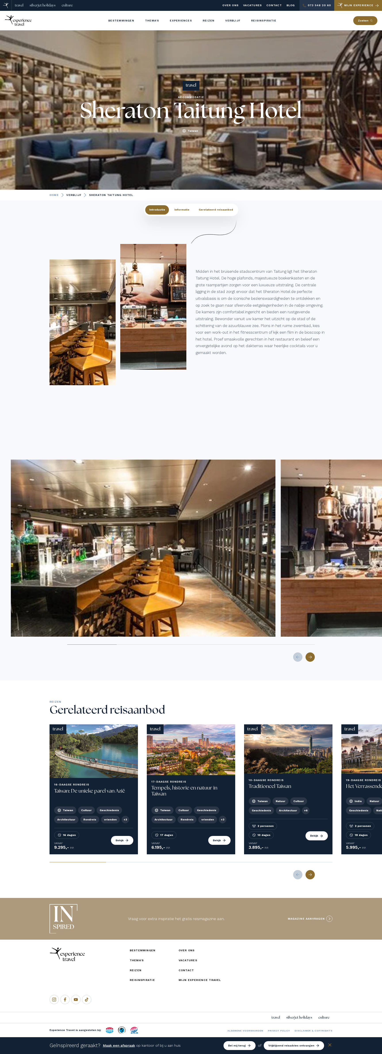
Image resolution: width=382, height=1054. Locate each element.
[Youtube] (75, 999)
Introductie (157, 209)
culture (67, 5)
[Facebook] (65, 999)
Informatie (181, 209)
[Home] (6, 5)
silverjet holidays (42, 5)
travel (19, 5)
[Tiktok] (86, 999)
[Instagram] (54, 999)
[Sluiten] (329, 1045)
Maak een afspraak (119, 1045)
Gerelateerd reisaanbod (216, 209)
